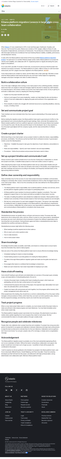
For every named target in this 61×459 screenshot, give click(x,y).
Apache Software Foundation (13, 450)
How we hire (8, 420)
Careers (7, 415)
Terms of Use (15, 437)
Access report (34, 1)
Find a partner (25, 400)
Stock (43, 407)
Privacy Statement (23, 437)
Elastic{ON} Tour (46, 418)
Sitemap (7, 439)
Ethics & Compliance (26, 425)
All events (44, 423)
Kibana (7, 47)
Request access (25, 405)
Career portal (8, 418)
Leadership (8, 402)
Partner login (24, 402)
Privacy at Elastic (26, 420)
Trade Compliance (26, 423)
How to (12, 19)
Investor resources (47, 400)
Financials (44, 405)
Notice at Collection (9, 452)
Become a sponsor (47, 420)
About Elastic (9, 400)
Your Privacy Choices (20, 452)
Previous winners (46, 415)
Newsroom (8, 407)
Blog (6, 405)
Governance (45, 402)
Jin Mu (5, 29)
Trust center (24, 418)
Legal (22, 415)
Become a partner (26, 407)
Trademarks (8, 437)
